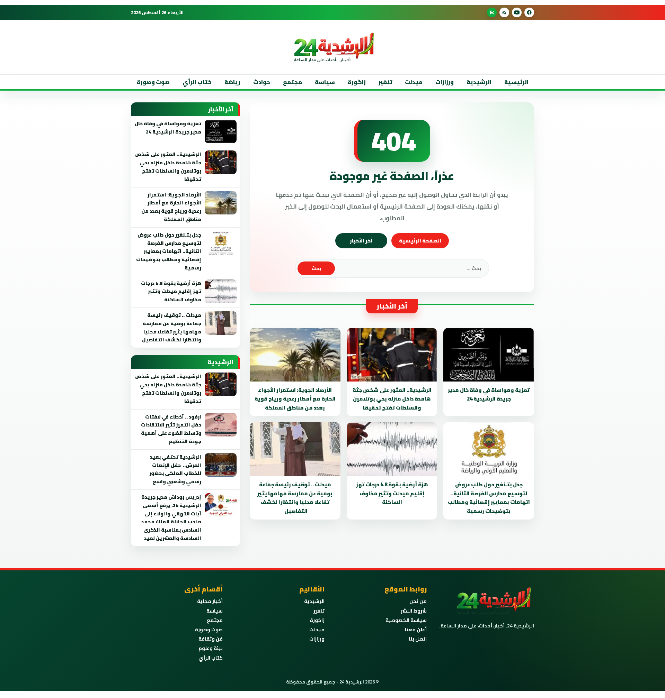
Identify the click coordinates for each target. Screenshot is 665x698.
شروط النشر (414, 610)
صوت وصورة (153, 82)
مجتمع (292, 82)
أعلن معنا (416, 629)
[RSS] (504, 12)
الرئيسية (516, 82)
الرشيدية (479, 82)
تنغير (385, 82)
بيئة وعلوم (210, 648)
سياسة (325, 82)
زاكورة (317, 620)
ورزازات (444, 82)
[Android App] (492, 12)
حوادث (261, 82)
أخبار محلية (210, 601)
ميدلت (414, 82)
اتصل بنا (418, 638)
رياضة (232, 82)
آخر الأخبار (361, 241)
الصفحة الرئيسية (420, 241)
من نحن (418, 601)
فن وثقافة (210, 638)
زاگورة (357, 82)
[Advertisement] (541, 138)
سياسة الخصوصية (406, 620)
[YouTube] (517, 12)
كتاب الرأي (197, 82)
